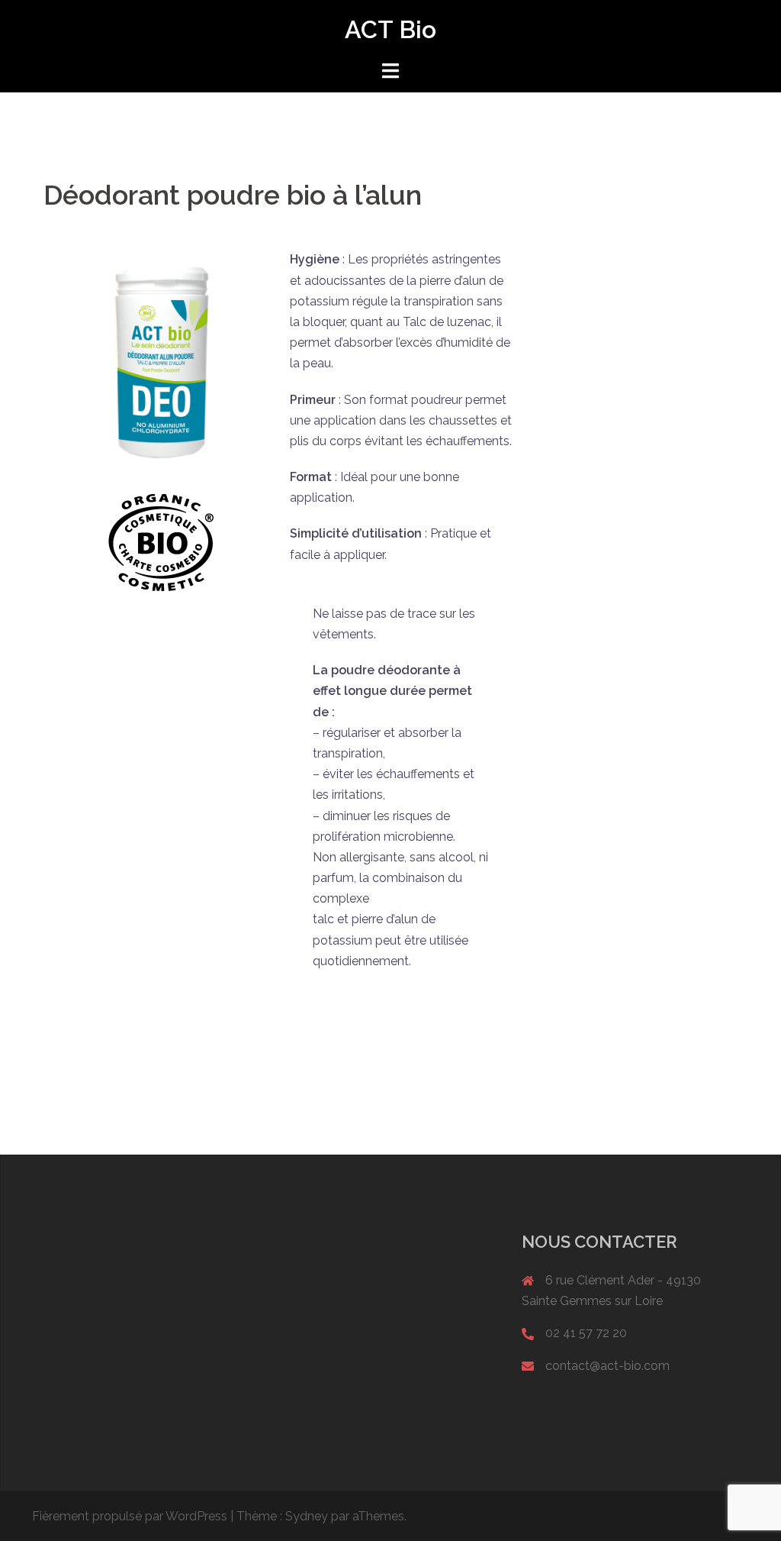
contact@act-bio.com (607, 1365)
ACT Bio (390, 29)
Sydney (306, 1516)
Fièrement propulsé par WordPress (129, 1516)
